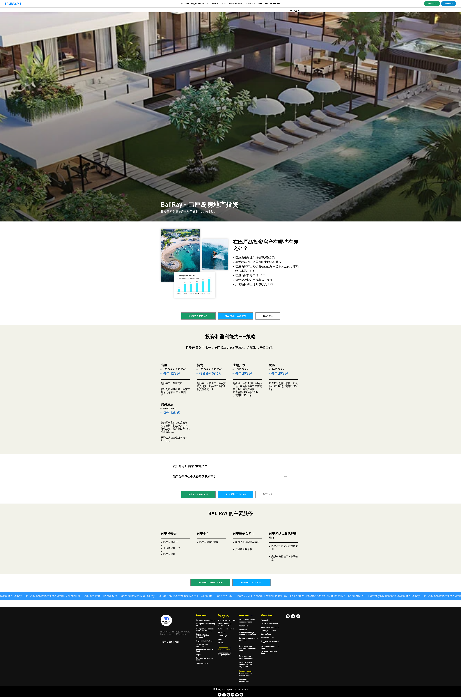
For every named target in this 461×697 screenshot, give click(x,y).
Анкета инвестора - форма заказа (226, 624)
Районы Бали (266, 620)
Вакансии (221, 632)
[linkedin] (237, 695)
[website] (298, 618)
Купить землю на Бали (205, 620)
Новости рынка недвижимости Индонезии (245, 664)
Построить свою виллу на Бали (205, 624)
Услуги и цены (202, 663)
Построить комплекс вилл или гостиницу (205, 629)
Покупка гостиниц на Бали (204, 659)
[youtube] (232, 695)
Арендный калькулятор (244, 680)
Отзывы (221, 643)
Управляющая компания (202, 645)
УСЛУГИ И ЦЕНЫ (254, 4)
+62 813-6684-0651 (169, 642)
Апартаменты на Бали (270, 627)
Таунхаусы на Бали (268, 631)
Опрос (198, 655)
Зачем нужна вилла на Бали (270, 642)
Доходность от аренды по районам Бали (247, 648)
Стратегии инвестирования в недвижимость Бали (247, 632)
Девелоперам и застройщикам (224, 653)
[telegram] (219, 695)
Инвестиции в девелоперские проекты (202, 635)
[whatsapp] (288, 618)
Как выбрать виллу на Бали (270, 647)
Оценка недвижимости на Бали (248, 639)
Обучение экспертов (226, 629)
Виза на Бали (266, 634)
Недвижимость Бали (204, 641)
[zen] (241, 695)
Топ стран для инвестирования (246, 657)
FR (299, 10)
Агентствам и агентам (227, 620)
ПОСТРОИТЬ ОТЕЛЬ (232, 4)
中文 (295, 10)
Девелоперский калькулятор (245, 674)
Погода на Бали (267, 637)
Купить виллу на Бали (269, 624)
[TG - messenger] (293, 618)
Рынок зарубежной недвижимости (247, 621)
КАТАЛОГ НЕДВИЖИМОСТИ (194, 4)
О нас (220, 639)
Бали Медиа (223, 636)
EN (291, 10)
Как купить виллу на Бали (269, 652)
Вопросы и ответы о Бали (204, 650)
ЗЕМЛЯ (215, 4)
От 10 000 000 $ (272, 4)
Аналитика (243, 626)
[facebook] (224, 695)
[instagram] (228, 695)
